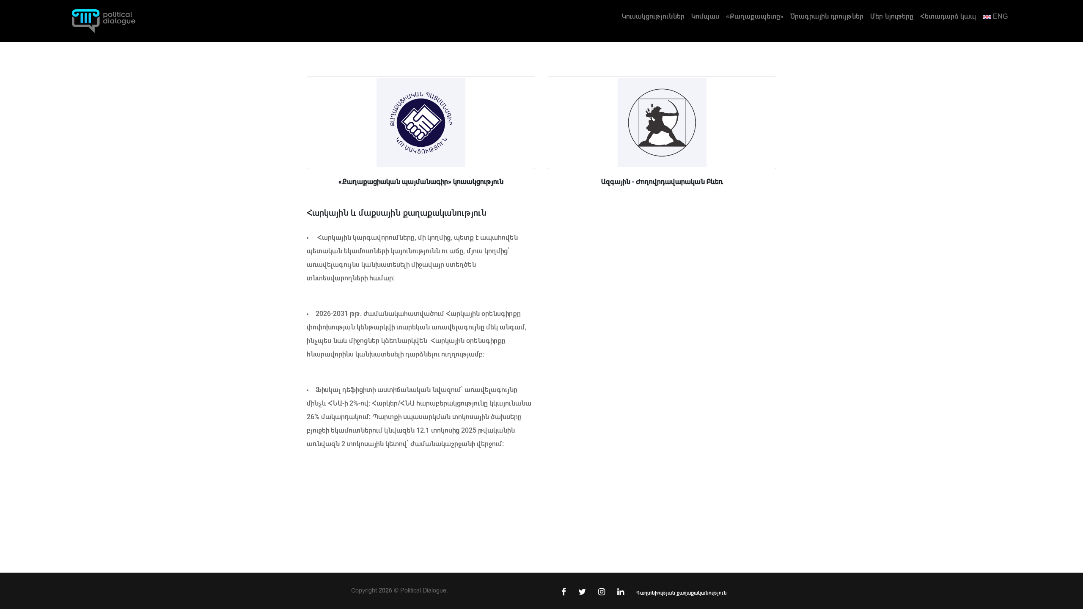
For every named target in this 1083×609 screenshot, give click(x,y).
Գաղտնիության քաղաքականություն (681, 592)
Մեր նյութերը (891, 16)
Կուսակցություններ (653, 16)
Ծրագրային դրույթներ (826, 16)
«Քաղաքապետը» (754, 16)
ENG (999, 16)
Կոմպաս (705, 16)
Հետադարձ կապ (948, 16)
